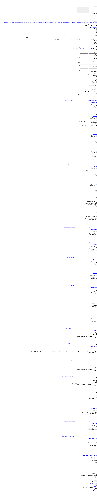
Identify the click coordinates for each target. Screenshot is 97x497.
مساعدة (94, 483)
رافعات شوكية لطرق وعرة (18, 22)
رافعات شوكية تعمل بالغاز (51, 22)
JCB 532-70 (95, 316)
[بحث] (83, 10)
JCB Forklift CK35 (94, 378)
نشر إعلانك (95, 480)
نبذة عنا (96, 483)
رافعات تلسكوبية (79, 22)
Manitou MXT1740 (94, 287)
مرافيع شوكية (64, 22)
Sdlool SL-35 (95, 134)
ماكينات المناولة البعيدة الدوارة (25, 22)
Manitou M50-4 (94, 423)
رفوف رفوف (13, 22)
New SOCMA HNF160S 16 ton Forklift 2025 (89, 214)
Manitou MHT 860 (94, 346)
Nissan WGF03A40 (93, 229)
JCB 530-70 (95, 259)
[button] (48, 17)
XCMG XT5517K (94, 244)
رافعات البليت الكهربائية (41, 22)
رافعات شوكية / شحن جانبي (7, 22)
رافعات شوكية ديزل (74, 22)
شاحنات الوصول (46, 22)
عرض (96, 88)
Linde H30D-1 (94, 330)
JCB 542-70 (95, 273)
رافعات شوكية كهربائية (69, 22)
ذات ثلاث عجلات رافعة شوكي (58, 22)
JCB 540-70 (95, 116)
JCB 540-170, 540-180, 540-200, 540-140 (90, 455)
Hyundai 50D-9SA (94, 408)
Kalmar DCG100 (94, 102)
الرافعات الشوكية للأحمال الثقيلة (34, 22)
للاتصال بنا (91, 483)
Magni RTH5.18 (94, 199)
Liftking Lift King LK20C (93, 438)
